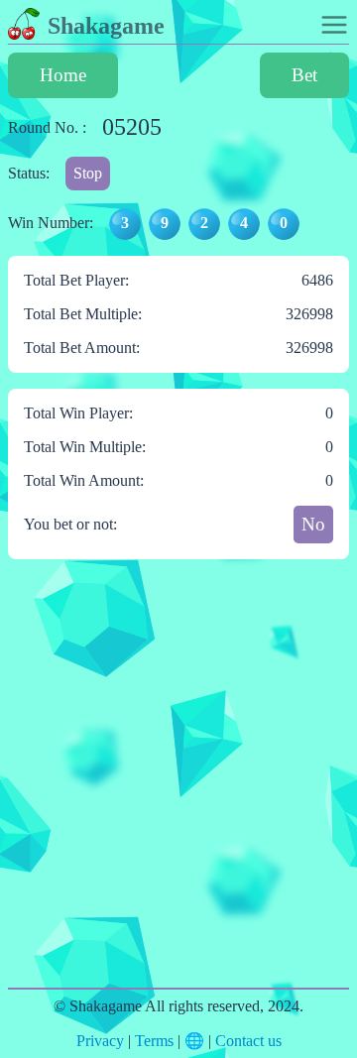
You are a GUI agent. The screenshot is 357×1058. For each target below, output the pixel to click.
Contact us (248, 1040)
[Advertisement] (178, 785)
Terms (154, 1040)
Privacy (100, 1040)
